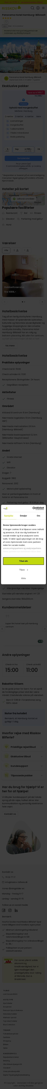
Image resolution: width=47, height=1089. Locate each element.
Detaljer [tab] (23, 516)
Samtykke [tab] (8, 516)
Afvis (23, 578)
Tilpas (22, 569)
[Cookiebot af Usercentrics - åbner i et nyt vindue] (33, 508)
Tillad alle (23, 561)
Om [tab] (38, 516)
